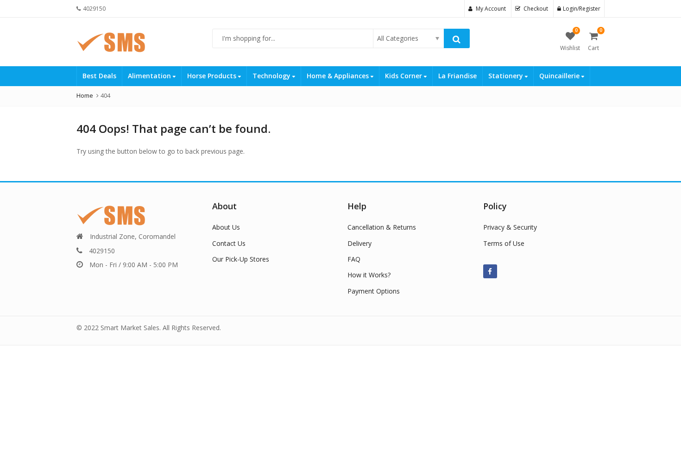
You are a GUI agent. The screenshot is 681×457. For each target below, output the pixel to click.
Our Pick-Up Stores (240, 259)
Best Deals (99, 75)
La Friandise (457, 75)
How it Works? (369, 274)
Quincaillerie (560, 75)
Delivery (359, 243)
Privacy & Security (510, 227)
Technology (272, 75)
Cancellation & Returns (381, 227)
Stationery (506, 75)
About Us (226, 227)
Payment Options (373, 291)
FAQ (353, 259)
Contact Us (229, 243)
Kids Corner (404, 75)
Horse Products (212, 75)
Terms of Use (503, 243)
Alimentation (150, 75)
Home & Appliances (339, 75)
